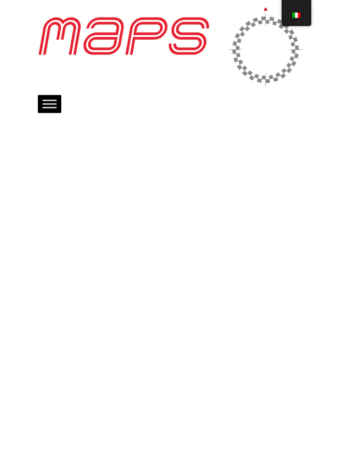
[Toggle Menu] (49, 103)
